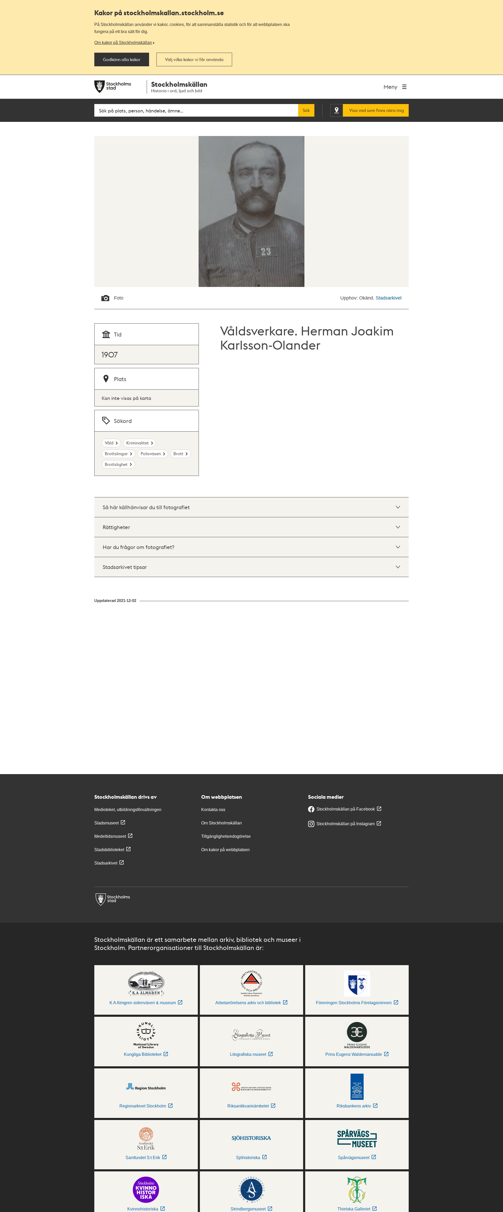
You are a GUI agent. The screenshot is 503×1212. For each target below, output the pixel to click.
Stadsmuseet (106, 823)
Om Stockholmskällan (221, 823)
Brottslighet (116, 464)
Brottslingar (116, 453)
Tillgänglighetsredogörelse (226, 836)
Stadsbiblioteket (109, 849)
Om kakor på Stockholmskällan (123, 42)
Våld (109, 442)
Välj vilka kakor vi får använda (194, 59)
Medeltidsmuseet (110, 836)
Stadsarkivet (389, 298)
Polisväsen (151, 453)
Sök (306, 110)
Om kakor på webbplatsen (225, 849)
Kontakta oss (213, 809)
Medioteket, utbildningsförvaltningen (127, 809)
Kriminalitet (137, 442)
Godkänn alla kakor (121, 59)
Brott (178, 453)
